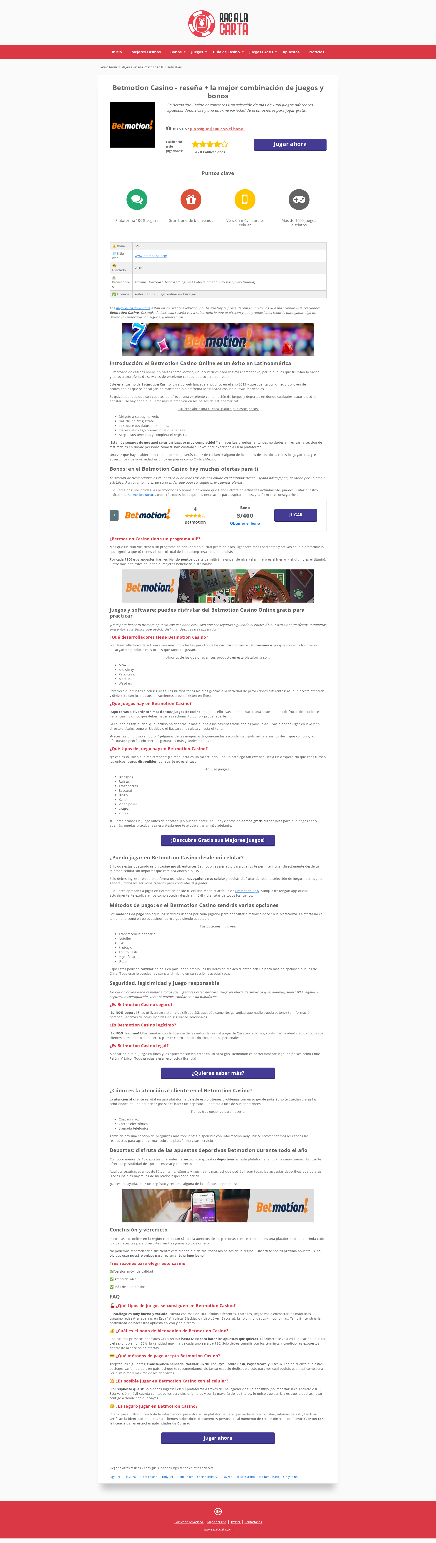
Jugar (295, 514)
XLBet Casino (245, 1477)
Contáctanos (253, 1522)
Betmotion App (247, 891)
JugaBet (115, 1477)
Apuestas (291, 51)
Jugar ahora (290, 143)
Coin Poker (185, 1477)
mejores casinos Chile (133, 308)
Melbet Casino (269, 1477)
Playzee (226, 1477)
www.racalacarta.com (218, 1529)
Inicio (117, 51)
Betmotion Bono (140, 494)
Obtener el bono (245, 523)
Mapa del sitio (216, 1522)
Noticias (316, 51)
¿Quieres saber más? (218, 1072)
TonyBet (167, 1477)
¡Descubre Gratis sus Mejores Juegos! (218, 839)
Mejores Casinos (146, 51)
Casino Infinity (207, 1477)
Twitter (236, 1522)
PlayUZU (130, 1477)
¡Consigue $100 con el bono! (217, 128)
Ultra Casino (148, 1477)
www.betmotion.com (151, 256)
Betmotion (195, 522)
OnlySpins (290, 1477)
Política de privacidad (189, 1522)
